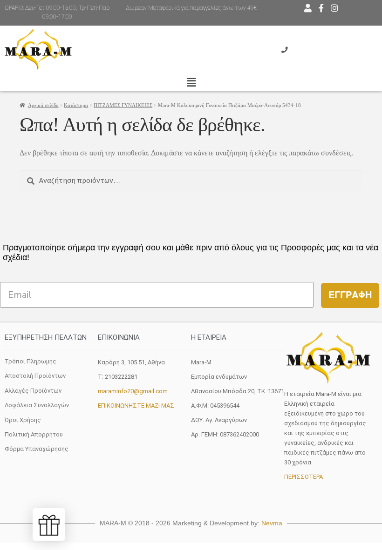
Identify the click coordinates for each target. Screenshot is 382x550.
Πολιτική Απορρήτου (34, 434)
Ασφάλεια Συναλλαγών (37, 405)
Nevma (271, 523)
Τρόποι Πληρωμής (30, 361)
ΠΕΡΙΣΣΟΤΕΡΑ (303, 476)
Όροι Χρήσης (23, 419)
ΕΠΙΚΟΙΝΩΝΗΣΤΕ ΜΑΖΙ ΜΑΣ (136, 405)
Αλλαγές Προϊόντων (33, 390)
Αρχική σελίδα (43, 105)
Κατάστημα (76, 105)
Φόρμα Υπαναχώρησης (36, 448)
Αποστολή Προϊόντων (35, 375)
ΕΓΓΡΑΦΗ (350, 295)
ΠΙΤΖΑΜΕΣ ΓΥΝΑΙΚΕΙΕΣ (123, 105)
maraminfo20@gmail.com (133, 391)
